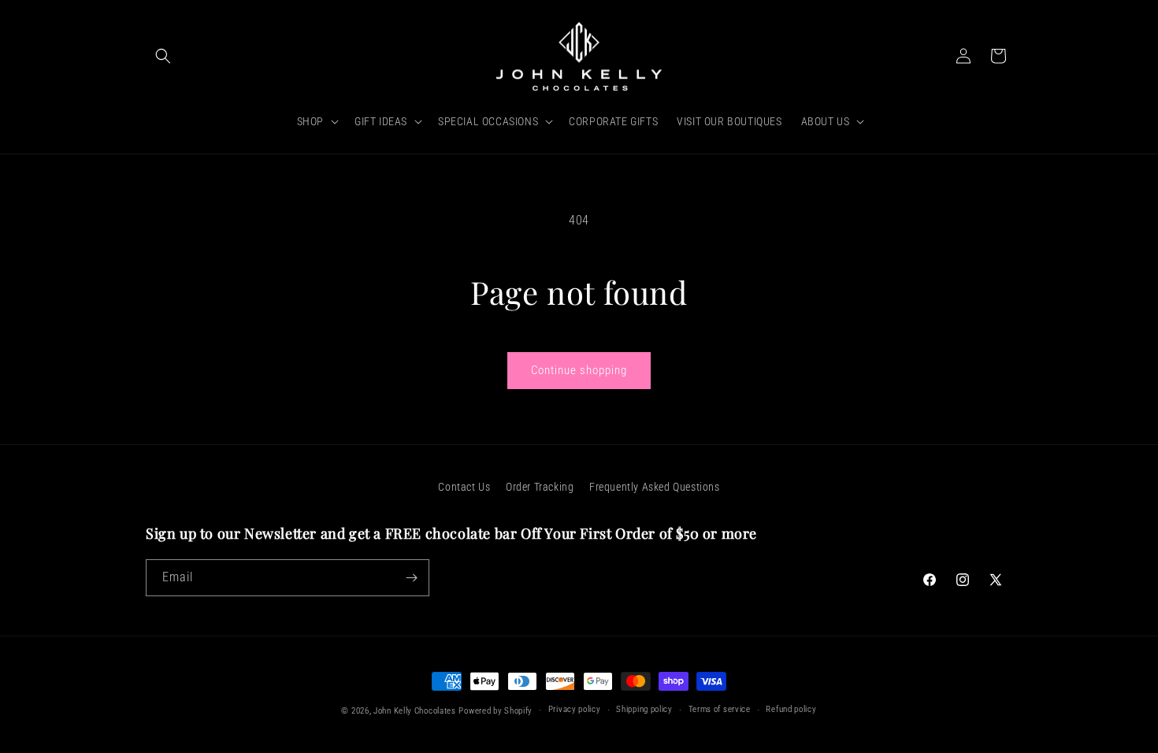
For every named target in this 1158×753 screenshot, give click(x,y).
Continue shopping (579, 370)
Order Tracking (539, 486)
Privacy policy (574, 709)
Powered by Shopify (495, 711)
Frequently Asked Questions (654, 486)
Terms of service (719, 709)
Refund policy (791, 709)
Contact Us (464, 486)
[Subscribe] (411, 577)
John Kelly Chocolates (414, 711)
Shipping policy (644, 709)
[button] (163, 56)
